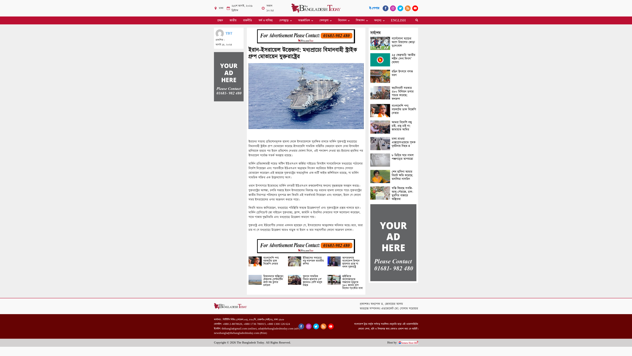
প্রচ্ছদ (220, 20)
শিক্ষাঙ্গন (360, 20)
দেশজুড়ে (284, 20)
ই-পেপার (374, 8)
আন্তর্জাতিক (304, 20)
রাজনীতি (247, 20)
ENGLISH (398, 20)
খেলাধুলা (324, 20)
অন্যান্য (377, 20)
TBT (228, 33)
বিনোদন (342, 20)
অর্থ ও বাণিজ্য (266, 20)
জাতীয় (233, 20)
